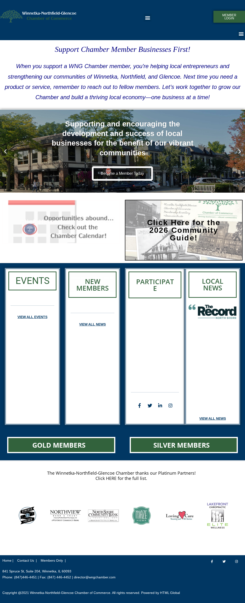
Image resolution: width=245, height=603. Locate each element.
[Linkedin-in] (160, 405)
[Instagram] (170, 405)
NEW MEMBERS (92, 285)
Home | (7, 560)
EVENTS (33, 280)
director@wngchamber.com (95, 577)
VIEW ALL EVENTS (32, 317)
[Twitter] (149, 405)
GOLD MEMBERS (58, 445)
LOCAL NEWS (212, 284)
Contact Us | (27, 560)
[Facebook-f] (139, 405)
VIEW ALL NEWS (92, 324)
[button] (147, 18)
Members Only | (53, 560)
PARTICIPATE (155, 285)
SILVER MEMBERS (181, 445)
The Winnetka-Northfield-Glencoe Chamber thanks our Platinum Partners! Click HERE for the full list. (121, 475)
